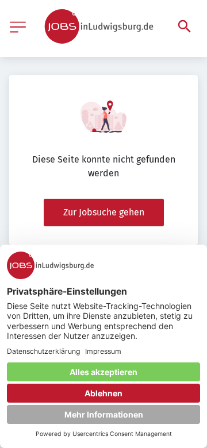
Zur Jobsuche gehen (103, 212)
